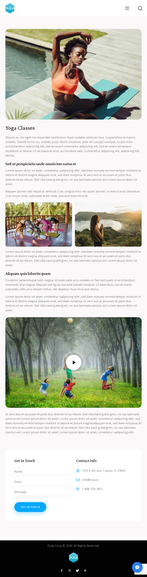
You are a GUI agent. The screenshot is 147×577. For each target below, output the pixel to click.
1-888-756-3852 (92, 489)
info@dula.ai (90, 480)
